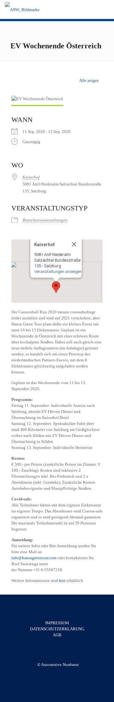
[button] (56, 287)
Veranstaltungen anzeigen (58, 271)
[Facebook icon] (55, 673)
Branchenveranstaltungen (44, 220)
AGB (57, 634)
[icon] (61, 673)
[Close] (74, 244)
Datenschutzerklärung (57, 628)
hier (62, 580)
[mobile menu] (105, 9)
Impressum (57, 622)
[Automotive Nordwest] (22, 9)
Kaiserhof (31, 177)
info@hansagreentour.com (34, 557)
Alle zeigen (89, 80)
